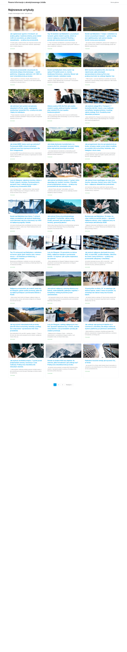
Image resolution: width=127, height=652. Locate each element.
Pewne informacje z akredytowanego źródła (27, 2)
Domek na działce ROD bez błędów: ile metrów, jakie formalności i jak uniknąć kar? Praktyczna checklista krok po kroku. (62, 363)
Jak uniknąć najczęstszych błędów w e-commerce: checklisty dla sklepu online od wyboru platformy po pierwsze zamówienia (100, 326)
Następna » (69, 384)
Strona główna (115, 2)
